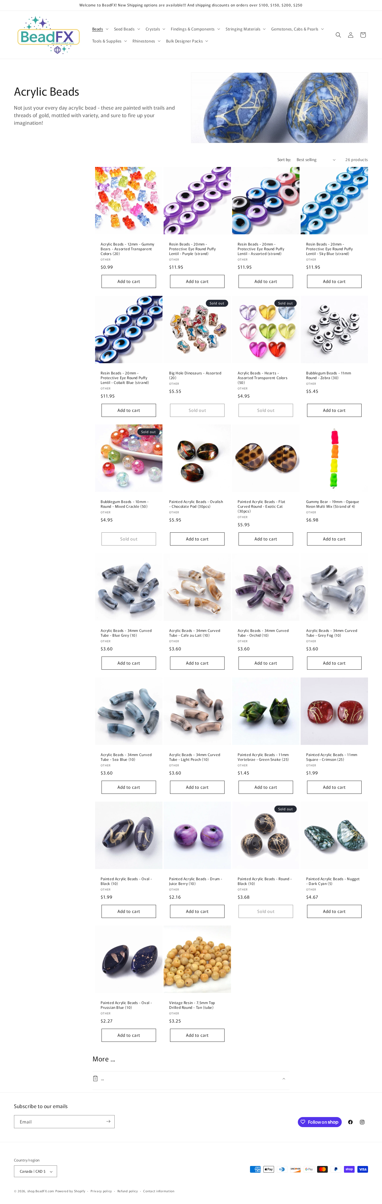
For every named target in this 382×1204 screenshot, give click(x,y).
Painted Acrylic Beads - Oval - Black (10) (126, 881)
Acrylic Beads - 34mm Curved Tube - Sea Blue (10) (126, 757)
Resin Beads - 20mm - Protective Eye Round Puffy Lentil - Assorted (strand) (261, 249)
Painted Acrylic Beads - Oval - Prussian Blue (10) (126, 1005)
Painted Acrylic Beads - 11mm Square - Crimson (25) (331, 757)
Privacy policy (101, 1191)
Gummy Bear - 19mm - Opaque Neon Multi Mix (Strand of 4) (332, 504)
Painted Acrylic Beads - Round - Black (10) (265, 881)
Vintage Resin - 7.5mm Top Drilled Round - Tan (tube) (192, 1005)
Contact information (158, 1191)
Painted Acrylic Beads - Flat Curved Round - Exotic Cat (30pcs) (262, 506)
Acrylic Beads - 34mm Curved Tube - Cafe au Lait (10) (194, 633)
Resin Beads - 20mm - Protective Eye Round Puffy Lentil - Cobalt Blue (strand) (125, 378)
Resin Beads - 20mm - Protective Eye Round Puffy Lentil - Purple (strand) (192, 249)
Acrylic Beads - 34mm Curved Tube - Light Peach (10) (194, 757)
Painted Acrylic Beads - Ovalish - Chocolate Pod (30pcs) (196, 504)
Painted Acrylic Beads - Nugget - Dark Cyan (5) (333, 881)
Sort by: (284, 159)
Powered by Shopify (70, 1191)
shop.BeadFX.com (41, 1191)
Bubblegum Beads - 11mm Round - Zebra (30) (328, 375)
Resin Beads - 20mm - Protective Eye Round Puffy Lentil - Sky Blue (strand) (329, 249)
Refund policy (127, 1191)
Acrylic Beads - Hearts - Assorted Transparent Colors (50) (262, 378)
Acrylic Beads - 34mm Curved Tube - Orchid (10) (263, 633)
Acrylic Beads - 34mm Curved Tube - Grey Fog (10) (331, 633)
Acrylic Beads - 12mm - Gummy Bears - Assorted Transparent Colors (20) (127, 249)
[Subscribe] (108, 1121)
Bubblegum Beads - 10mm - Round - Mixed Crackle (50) (124, 504)
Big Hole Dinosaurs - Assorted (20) (195, 375)
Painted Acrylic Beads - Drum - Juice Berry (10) (195, 881)
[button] (100, 29)
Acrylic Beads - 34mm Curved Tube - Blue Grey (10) (126, 633)
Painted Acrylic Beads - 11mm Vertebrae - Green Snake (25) (263, 757)
